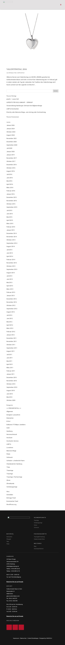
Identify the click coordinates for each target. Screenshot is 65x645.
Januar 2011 (10, 374)
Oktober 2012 (10, 305)
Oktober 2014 (10, 240)
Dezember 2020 (11, 141)
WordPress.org (11, 504)
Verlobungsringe (11, 487)
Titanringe (9, 470)
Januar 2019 (10, 155)
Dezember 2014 (11, 233)
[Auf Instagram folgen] (15, 627)
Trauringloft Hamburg (39, 536)
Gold (7, 428)
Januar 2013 (10, 295)
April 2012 (9, 325)
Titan (8, 467)
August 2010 (10, 390)
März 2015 (9, 223)
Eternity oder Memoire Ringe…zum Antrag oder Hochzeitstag (26, 112)
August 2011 (10, 351)
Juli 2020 (9, 148)
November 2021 (11, 138)
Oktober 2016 (10, 168)
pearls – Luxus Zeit (12, 99)
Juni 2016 (9, 178)
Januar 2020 (10, 151)
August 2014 (10, 246)
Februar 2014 (10, 259)
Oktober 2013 (10, 266)
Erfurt (22, 72)
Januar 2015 (10, 230)
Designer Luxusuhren (13, 415)
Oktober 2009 (10, 400)
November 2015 (11, 200)
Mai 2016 (9, 181)
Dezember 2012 (11, 299)
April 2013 (9, 286)
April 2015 (9, 220)
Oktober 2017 (10, 161)
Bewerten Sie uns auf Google (14, 581)
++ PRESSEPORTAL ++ (13, 408)
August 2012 (10, 312)
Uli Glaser (11, 72)
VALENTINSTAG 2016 (16, 69)
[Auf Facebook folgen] (9, 627)
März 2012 (9, 328)
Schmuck (9, 457)
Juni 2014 (9, 253)
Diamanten (9, 418)
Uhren (8, 480)
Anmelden (9, 494)
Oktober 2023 (10, 132)
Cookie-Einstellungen (33, 638)
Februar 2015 (10, 227)
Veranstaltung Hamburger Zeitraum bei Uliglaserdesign (24, 105)
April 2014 (9, 256)
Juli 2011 (9, 354)
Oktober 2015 (10, 204)
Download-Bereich (38, 548)
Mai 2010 (9, 397)
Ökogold (8, 539)
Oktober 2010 (10, 384)
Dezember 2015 (11, 197)
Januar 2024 (10, 128)
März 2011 (9, 367)
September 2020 (11, 145)
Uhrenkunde (10, 483)
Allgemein (9, 411)
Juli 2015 (9, 210)
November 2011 (11, 341)
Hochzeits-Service (12, 441)
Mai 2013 (9, 282)
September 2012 (11, 308)
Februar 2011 (10, 371)
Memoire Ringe (11, 451)
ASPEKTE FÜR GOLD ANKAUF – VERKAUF (19, 102)
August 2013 (10, 273)
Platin (8, 454)
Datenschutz (23, 638)
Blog (35, 546)
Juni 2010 (9, 394)
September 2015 (11, 207)
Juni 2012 (9, 318)
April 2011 (9, 364)
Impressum (16, 638)
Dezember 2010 (11, 377)
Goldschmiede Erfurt (39, 539)
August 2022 (10, 135)
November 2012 (11, 302)
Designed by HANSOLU (45, 638)
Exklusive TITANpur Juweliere (15, 424)
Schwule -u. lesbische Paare (15, 460)
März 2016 (9, 187)
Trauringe (9, 474)
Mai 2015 (9, 217)
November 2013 (11, 263)
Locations (9, 447)
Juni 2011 (9, 358)
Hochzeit (9, 437)
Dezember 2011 (11, 338)
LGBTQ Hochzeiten (12, 109)
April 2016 (9, 184)
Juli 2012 (9, 315)
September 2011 (11, 348)
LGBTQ (8, 444)
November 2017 (11, 158)
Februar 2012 (10, 331)
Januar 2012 (10, 335)
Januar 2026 (10, 125)
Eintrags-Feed (11, 498)
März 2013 (9, 289)
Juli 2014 (9, 250)
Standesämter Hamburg (14, 464)
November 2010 (11, 381)
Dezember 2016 (11, 164)
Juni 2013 (9, 279)
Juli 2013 (9, 276)
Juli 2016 (9, 174)
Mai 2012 (9, 322)
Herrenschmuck (11, 434)
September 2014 (11, 243)
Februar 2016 (10, 191)
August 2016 (10, 171)
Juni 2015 (9, 214)
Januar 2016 (10, 194)
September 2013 (11, 269)
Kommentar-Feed (12, 501)
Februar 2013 (10, 292)
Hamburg (9, 431)
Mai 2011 (9, 361)
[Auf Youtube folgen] (21, 627)
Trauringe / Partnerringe (14, 477)
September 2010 (11, 387)
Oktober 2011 (10, 344)
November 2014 (11, 236)
